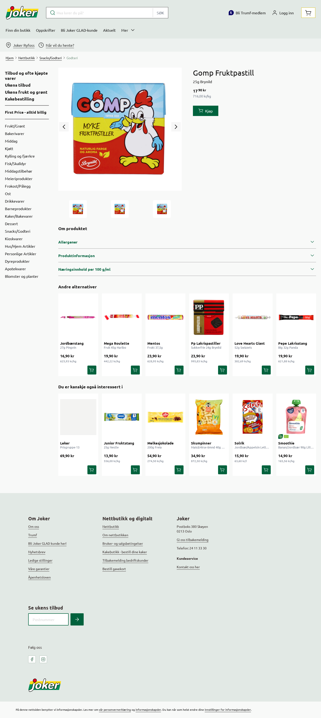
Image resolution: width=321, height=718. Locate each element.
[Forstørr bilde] (119, 129)
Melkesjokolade (160, 443)
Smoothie (286, 443)
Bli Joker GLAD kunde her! (47, 543)
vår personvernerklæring (115, 709)
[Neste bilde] (176, 126)
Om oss (33, 526)
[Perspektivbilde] (162, 209)
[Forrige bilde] (64, 126)
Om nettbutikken (115, 535)
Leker (65, 443)
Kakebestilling (19, 98)
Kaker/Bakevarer (19, 216)
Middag (11, 141)
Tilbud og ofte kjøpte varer (26, 75)
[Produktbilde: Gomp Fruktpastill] (78, 209)
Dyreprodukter (17, 261)
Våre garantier (38, 569)
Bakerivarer (14, 133)
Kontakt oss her (188, 567)
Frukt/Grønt (15, 126)
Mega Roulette (116, 343)
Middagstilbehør (18, 171)
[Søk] (77, 619)
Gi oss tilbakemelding (192, 539)
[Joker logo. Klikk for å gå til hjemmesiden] (22, 13)
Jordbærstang (72, 343)
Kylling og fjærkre (20, 156)
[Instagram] (43, 659)
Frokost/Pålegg (18, 186)
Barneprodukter (18, 208)
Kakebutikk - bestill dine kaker (124, 552)
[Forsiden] (120, 209)
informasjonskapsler (148, 709)
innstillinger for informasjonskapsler (228, 709)
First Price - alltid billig (26, 112)
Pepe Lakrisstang (292, 343)
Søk (160, 12)
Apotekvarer (15, 268)
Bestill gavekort (114, 569)
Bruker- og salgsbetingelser (122, 543)
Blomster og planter (21, 276)
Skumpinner (201, 443)
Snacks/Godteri (17, 231)
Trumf (32, 535)
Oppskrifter (45, 30)
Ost (8, 193)
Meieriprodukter (18, 178)
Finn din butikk (18, 30)
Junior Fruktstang (119, 443)
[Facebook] (32, 659)
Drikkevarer (14, 201)
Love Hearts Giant (250, 343)
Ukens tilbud (18, 85)
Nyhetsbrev (36, 552)
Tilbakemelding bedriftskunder (125, 560)
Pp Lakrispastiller (205, 343)
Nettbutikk (110, 526)
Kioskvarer (14, 238)
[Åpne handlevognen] (308, 13)
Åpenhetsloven (39, 577)
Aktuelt (109, 30)
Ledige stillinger (40, 560)
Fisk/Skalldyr (15, 163)
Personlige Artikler (20, 253)
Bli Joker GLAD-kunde (79, 30)
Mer (124, 30)
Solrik (239, 443)
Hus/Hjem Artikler (20, 246)
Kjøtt (9, 148)
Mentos (153, 343)
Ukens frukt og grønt (26, 92)
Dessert (11, 223)
